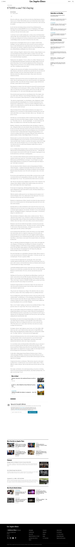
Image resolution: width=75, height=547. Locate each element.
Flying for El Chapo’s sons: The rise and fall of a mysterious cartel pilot (20, 493)
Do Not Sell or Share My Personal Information (36, 544)
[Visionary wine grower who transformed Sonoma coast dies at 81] (40, 380)
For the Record (59, 532)
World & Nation (9, 5)
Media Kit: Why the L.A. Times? (34, 536)
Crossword (44, 530)
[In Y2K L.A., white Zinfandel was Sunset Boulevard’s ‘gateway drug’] (40, 386)
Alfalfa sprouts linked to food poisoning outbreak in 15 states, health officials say (41, 452)
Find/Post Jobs (31, 532)
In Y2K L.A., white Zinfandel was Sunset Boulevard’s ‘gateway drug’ (23, 385)
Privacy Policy (22, 544)
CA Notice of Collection (27, 544)
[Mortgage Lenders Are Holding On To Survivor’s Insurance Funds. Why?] (43, 465)
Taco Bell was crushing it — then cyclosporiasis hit (41, 500)
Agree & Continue (32, 412)
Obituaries (44, 532)
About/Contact (59, 530)
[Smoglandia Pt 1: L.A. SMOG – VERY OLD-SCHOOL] (43, 481)
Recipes (44, 534)
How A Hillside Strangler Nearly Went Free (14, 470)
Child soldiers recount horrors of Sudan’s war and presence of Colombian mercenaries (21, 500)
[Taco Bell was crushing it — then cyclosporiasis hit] (31, 500)
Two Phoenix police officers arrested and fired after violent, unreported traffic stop (41, 492)
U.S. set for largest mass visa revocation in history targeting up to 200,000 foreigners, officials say (20, 453)
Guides (44, 536)
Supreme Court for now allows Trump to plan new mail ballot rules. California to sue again (20, 445)
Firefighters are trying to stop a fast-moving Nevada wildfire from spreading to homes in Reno (58, 63)
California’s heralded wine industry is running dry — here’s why (24, 392)
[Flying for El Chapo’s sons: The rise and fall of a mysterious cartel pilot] (10, 492)
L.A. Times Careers (60, 534)
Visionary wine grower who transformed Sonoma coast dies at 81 (24, 379)
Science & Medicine (38, 450)
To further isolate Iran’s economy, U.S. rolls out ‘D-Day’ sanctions (41, 445)
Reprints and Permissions (61, 538)
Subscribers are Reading (57, 13)
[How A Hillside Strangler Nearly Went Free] (43, 473)
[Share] (11, 16)
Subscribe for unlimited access (11, 532)
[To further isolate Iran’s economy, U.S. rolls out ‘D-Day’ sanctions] (31, 445)
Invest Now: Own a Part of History (33, 539)
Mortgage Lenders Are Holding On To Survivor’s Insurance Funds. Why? (19, 462)
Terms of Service (22, 407)
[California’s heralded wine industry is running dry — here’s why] (40, 393)
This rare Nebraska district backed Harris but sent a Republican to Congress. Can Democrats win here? (58, 53)
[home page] (37, 1)
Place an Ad (31, 534)
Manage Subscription (60, 536)
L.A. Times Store (45, 538)
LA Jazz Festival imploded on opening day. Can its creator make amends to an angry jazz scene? (58, 35)
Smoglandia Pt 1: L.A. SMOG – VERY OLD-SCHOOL (15, 478)
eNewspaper (31, 530)
